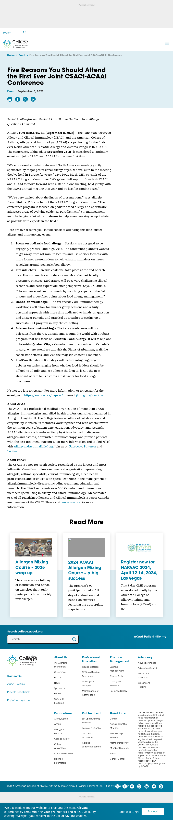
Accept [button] (153, 811)
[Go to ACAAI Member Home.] (15, 43)
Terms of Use (96, 786)
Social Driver (122, 786)
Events (113, 754)
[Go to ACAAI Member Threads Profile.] (161, 786)
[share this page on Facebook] (17, 99)
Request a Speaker (92, 728)
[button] (167, 43)
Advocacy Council (147, 668)
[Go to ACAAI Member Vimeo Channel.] (154, 786)
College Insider (62, 739)
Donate (114, 719)
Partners (58, 694)
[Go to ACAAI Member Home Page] (22, 660)
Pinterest (90, 446)
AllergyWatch (61, 719)
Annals (57, 724)
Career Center (117, 759)
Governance (60, 672)
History (57, 678)
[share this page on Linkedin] (33, 99)
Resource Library (118, 691)
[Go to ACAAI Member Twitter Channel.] (117, 786)
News (57, 683)
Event (11, 91)
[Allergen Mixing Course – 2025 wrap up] (33, 547)
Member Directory (119, 743)
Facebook (75, 446)
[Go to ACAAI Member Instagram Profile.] (139, 786)
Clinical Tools (116, 676)
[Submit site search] (24, 32)
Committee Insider (63, 754)
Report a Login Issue (19, 700)
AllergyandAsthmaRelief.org (33, 446)
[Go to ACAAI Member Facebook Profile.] (125, 786)
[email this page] (9, 99)
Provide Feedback (18, 692)
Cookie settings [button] (128, 812)
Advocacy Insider (147, 663)
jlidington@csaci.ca (89, 395)
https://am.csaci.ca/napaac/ (43, 395)
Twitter (12, 451)
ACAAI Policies (15, 684)
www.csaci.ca (70, 502)
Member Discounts (119, 748)
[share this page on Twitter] (25, 99)
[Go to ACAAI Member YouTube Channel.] (132, 786)
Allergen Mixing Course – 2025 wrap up (31, 567)
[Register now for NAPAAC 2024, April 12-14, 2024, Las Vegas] (139, 547)
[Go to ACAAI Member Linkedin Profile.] (146, 786)
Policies (82, 786)
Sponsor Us (59, 689)
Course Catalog (90, 667)
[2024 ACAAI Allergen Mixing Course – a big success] (86, 547)
